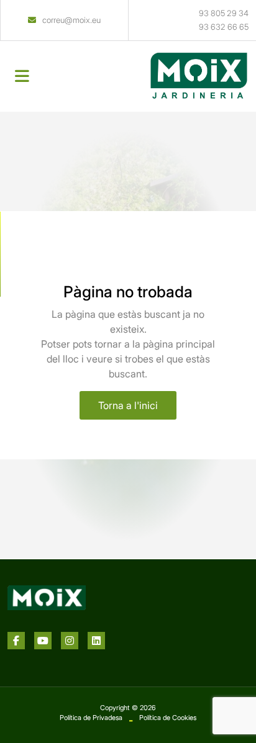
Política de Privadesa (91, 717)
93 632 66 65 (224, 27)
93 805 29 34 (224, 13)
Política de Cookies (167, 717)
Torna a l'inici (128, 405)
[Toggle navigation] (22, 76)
